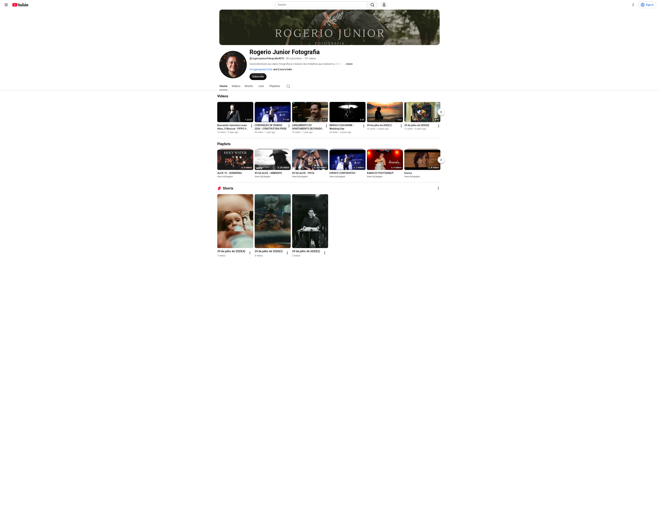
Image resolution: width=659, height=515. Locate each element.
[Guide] (6, 5)
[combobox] (322, 5)
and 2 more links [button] (282, 69)
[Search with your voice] (384, 4)
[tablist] (329, 86)
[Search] (372, 4)
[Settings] (633, 5)
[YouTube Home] (20, 5)
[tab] (223, 86)
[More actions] (251, 125)
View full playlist (225, 176)
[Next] (441, 112)
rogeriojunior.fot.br (262, 69)
